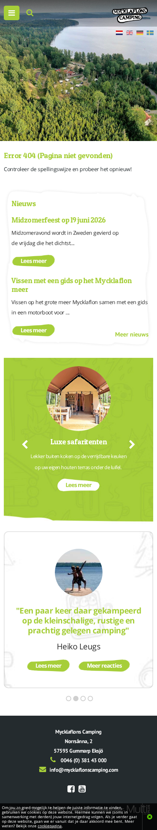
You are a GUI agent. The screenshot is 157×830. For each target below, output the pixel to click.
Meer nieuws (132, 334)
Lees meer (33, 260)
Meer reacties (104, 665)
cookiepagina (50, 825)
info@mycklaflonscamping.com (84, 769)
